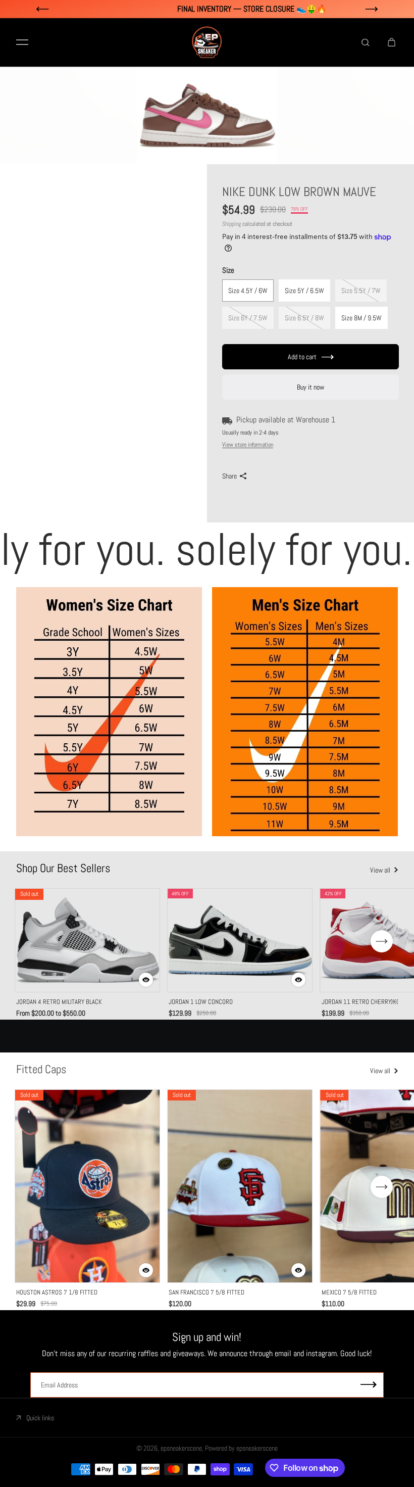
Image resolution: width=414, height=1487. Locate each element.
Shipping (231, 224)
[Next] (382, 941)
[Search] (365, 42)
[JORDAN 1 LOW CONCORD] (240, 940)
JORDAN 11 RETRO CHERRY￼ (360, 1001)
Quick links (40, 1417)
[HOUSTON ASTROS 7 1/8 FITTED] (87, 1186)
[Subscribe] (368, 1385)
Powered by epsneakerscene (241, 1448)
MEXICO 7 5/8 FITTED (349, 1292)
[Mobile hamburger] (22, 42)
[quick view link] (145, 979)
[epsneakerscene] (207, 42)
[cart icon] (392, 42)
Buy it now (310, 387)
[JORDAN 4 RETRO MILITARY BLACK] (87, 940)
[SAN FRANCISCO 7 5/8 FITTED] (240, 1186)
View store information (247, 445)
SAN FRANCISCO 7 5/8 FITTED (206, 1292)
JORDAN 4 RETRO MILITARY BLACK (59, 1001)
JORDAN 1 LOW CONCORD (201, 1001)
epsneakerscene (181, 1448)
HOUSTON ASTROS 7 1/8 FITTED (56, 1292)
